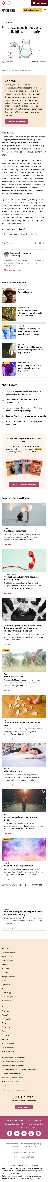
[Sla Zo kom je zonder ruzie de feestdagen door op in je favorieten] (43, 696)
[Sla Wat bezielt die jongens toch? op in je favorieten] (43, 840)
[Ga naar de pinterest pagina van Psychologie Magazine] (38, 1133)
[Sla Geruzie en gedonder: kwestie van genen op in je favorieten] (43, 791)
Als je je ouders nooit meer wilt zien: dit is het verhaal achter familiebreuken (25, 392)
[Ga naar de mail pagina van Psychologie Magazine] (17, 1133)
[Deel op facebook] (35, 243)
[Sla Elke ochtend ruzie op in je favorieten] (43, 745)
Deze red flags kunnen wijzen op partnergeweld (26, 416)
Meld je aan (23, 1107)
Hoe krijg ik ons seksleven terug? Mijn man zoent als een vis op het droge (24, 409)
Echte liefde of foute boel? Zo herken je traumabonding (22, 401)
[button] (39, 3)
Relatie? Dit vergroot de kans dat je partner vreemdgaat (24, 422)
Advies (10, 22)
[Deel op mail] (40, 243)
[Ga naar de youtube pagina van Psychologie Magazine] (24, 1133)
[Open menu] (45, 10)
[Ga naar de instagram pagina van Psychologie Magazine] (31, 1133)
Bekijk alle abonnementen (24, 484)
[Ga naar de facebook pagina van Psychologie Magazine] (9, 1133)
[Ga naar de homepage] (8, 10)
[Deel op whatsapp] (44, 243)
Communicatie (11, 234)
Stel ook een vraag (16, 121)
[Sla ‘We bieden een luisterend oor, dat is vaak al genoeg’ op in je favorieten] (43, 551)
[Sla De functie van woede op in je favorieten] (43, 651)
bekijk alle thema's (30, 234)
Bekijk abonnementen (32, 10)
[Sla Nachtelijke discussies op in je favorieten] (43, 505)
